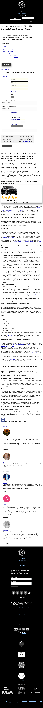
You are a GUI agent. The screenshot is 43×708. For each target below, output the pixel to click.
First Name (13, 581)
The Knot (28, 344)
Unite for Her (34, 352)
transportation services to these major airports (23, 241)
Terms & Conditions (26, 141)
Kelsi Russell (5, 530)
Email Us (21, 621)
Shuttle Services (22, 560)
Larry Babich (5, 482)
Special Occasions (12, 55)
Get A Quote (28, 18)
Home (4, 46)
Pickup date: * (13, 91)
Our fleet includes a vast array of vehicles (14, 210)
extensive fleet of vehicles (12, 56)
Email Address (14, 577)
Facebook (3, 345)
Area (41, 700)
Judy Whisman (6, 438)
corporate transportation (24, 164)
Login (15, 18)
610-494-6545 (21, 10)
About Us (22, 565)
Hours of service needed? (16, 122)
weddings (29, 209)
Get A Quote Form (32, 178)
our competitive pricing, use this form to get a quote (29, 294)
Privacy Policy (14, 141)
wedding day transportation (9, 237)
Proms (4, 55)
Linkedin (14, 345)
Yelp (17, 344)
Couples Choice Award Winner (21, 659)
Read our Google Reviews (21, 680)
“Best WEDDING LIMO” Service (21, 648)
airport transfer (12, 359)
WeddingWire (21, 344)
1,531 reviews (5, 426)
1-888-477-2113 (22, 14)
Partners (22, 563)
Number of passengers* (15, 119)
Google (13, 344)
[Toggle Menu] (31, 21)
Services (22, 558)
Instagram (8, 345)
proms (25, 209)
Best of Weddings (21, 670)
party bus (10, 211)
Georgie (4, 504)
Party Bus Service (7, 53)
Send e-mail (21, 597)
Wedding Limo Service (8, 51)
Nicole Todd (5, 462)
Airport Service (6, 48)
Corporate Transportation (8, 49)
